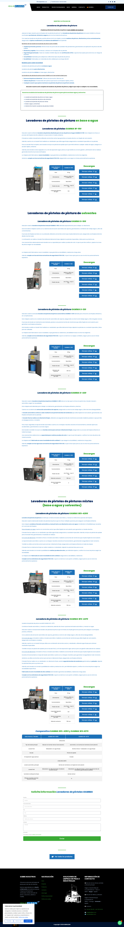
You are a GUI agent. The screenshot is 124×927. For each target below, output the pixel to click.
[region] (18, 914)
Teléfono (25, 816)
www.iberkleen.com (91, 914)
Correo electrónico (27, 803)
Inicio (38, 7)
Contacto (82, 7)
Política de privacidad (47, 896)
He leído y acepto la (32, 834)
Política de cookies (23, 917)
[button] (120, 923)
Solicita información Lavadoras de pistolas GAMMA (39, 106)
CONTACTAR (110, 7)
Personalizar (9, 921)
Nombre (25, 797)
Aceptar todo (28, 921)
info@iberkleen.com (42, 1)
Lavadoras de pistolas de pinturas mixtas (36, 101)
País (24, 809)
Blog (68, 7)
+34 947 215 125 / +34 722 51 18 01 (59, 1)
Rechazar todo (18, 921)
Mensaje (25, 822)
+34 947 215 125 (90, 909)
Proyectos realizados (58, 7)
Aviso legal (44, 893)
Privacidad (25, 832)
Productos (45, 7)
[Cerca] (33, 905)
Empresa (74, 7)
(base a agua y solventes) (32, 104)
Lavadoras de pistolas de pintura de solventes (38, 99)
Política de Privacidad (37, 834)
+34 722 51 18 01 (99, 909)
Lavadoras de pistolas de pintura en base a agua (38, 97)
